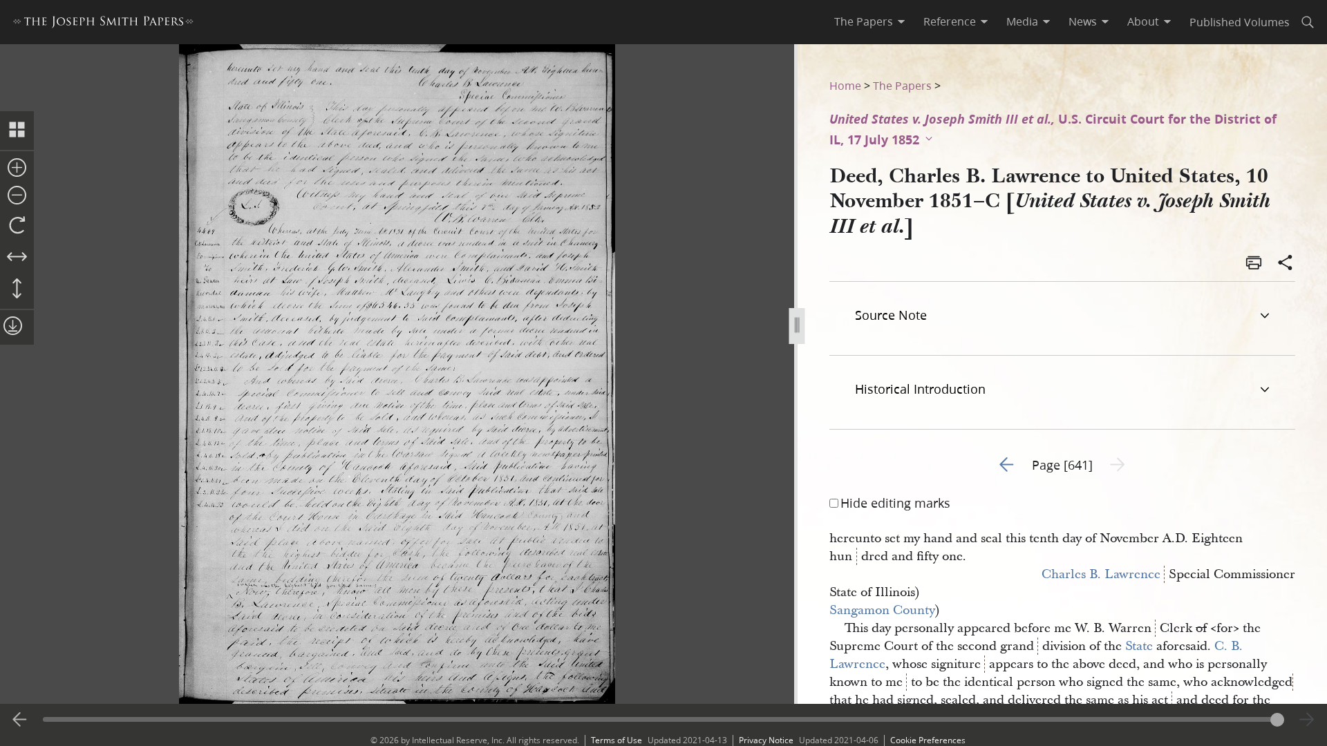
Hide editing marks (895, 503)
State (1139, 646)
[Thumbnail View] (16, 130)
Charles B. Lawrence (1101, 574)
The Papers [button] (863, 21)
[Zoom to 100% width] (16, 258)
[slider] (663, 719)
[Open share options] (1285, 264)
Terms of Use (616, 740)
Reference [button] (949, 21)
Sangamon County (882, 610)
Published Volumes (1239, 22)
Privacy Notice (766, 740)
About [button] (1143, 21)
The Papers (902, 85)
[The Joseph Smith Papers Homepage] (103, 24)
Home (845, 85)
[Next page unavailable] (1307, 720)
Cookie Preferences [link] (928, 740)
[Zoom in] (16, 168)
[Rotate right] (16, 226)
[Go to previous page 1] (20, 720)
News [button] (1083, 21)
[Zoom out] (16, 196)
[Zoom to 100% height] (16, 289)
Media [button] (1022, 21)
